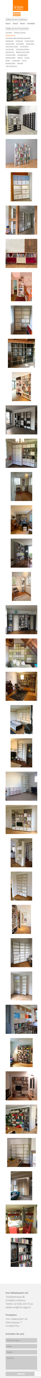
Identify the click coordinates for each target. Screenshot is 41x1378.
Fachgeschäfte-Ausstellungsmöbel (18, 38)
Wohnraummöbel (12, 46)
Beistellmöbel (10, 63)
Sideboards (10, 41)
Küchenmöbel (10, 55)
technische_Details (22, 49)
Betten (8, 60)
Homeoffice (24, 46)
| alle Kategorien (11, 66)
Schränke (9, 32)
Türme (24, 60)
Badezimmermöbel (22, 52)
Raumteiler (20, 44)
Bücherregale (10, 35)
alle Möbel (31, 23)
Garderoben (30, 44)
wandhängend (22, 55)
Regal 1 (8, 23)
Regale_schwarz (20, 32)
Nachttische (10, 52)
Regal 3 (22, 23)
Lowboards (16, 60)
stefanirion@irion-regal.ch (18, 1307)
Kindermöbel (29, 41)
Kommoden (10, 49)
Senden (21, 1374)
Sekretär (20, 63)
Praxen (27, 58)
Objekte (20, 58)
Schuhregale (10, 44)
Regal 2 (15, 23)
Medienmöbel (10, 58)
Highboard (19, 41)
